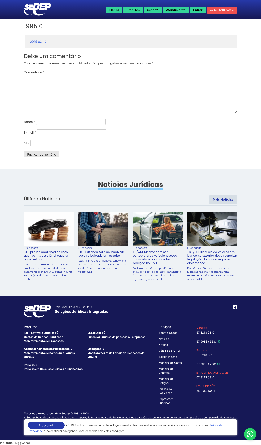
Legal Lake (116, 334)
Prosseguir (46, 425)
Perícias (53, 367)
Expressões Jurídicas (166, 401)
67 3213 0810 (205, 332)
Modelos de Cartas (170, 362)
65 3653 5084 (205, 390)
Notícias (164, 338)
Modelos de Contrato (166, 370)
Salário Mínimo (168, 356)
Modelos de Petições (166, 380)
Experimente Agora (222, 10)
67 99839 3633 (206, 341)
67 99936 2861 (206, 364)
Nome (29, 122)
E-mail (30, 132)
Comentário (34, 72)
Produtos (133, 10)
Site (26, 143)
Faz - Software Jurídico (44, 337)
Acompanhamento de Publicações (49, 353)
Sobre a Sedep (168, 332)
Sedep (152, 9)
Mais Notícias (223, 199)
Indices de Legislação (165, 390)
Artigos (163, 344)
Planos (114, 10)
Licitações (116, 353)
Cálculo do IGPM (169, 350)
